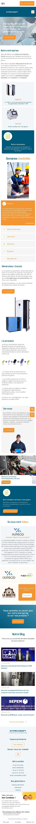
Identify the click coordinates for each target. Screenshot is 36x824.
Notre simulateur (18, 144)
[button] (32, 11)
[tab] (9, 575)
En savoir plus (29, 223)
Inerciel (18, 124)
